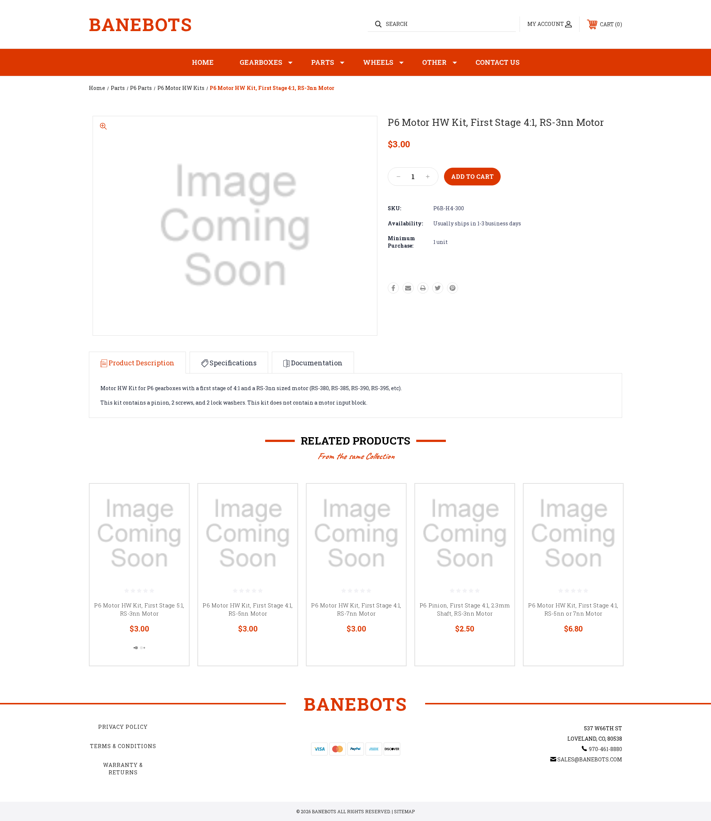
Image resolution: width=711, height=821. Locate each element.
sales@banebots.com (589, 759)
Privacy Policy (123, 726)
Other (434, 62)
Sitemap (404, 811)
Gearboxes (261, 62)
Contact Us (497, 62)
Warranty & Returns (123, 768)
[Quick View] (174, 498)
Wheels (378, 62)
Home (203, 62)
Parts (322, 62)
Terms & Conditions (123, 746)
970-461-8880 (605, 749)
